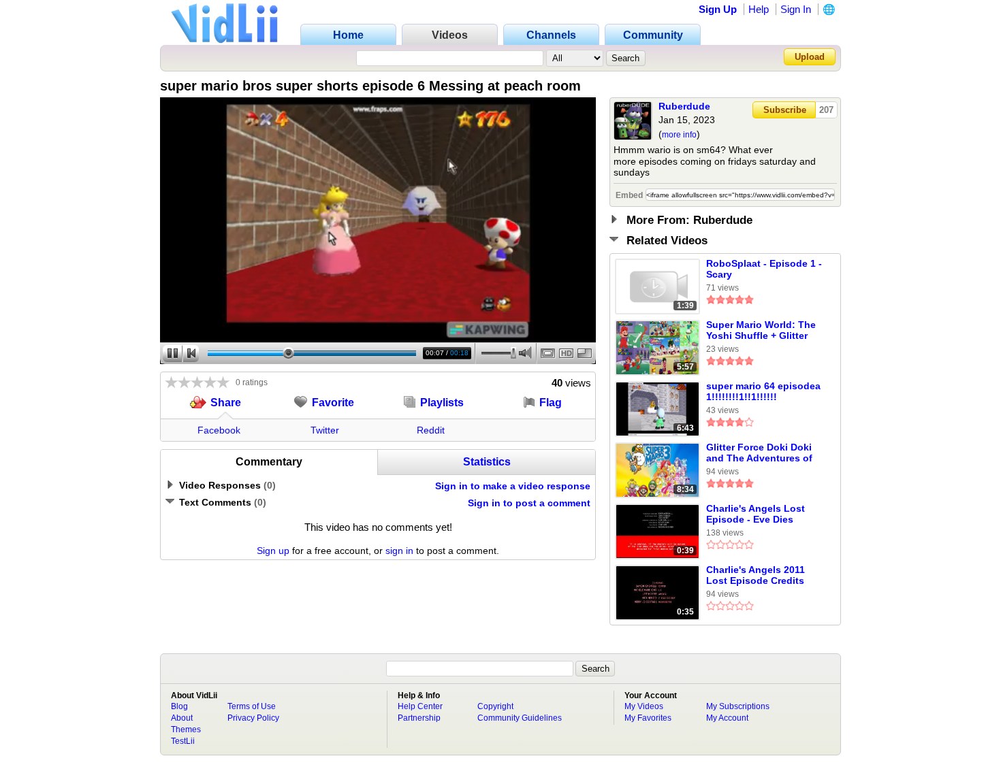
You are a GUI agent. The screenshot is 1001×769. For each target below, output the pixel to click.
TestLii (183, 741)
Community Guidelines (519, 718)
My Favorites (647, 718)
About (182, 718)
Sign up (273, 550)
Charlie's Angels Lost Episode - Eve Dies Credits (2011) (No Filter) (762, 514)
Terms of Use (251, 706)
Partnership (419, 718)
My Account (727, 718)
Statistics (487, 462)
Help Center (420, 706)
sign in (399, 550)
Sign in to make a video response (512, 485)
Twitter (325, 430)
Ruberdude (684, 106)
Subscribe (784, 110)
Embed (629, 195)
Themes (186, 729)
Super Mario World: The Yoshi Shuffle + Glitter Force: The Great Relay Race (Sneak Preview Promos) (761, 330)
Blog (179, 706)
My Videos (643, 706)
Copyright (495, 706)
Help (758, 9)
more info (679, 135)
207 (826, 110)
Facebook (218, 430)
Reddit (431, 430)
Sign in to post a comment (529, 502)
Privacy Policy (253, 718)
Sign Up (718, 9)
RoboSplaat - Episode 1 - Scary (764, 269)
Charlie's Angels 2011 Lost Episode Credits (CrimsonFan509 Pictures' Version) (755, 575)
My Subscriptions (737, 706)
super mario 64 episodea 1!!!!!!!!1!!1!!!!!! (763, 391)
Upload (810, 57)
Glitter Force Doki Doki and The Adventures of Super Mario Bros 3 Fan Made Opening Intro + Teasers (760, 453)
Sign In (795, 9)
